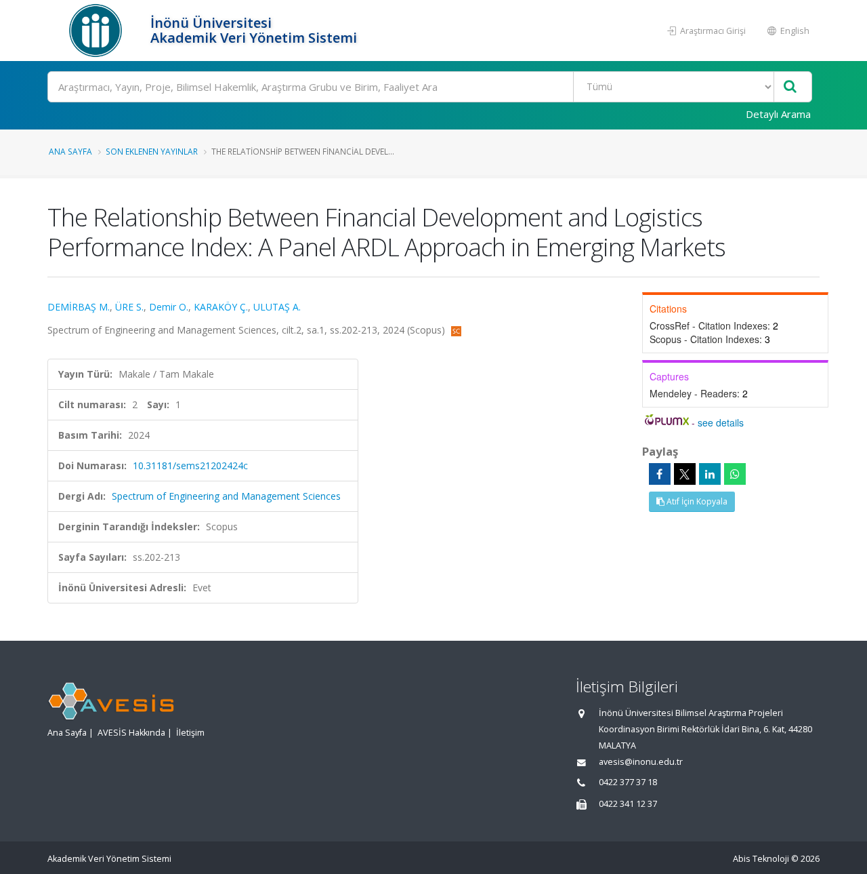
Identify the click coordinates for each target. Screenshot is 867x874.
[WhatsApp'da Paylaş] (735, 474)
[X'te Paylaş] (685, 474)
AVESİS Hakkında (131, 732)
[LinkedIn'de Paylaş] (710, 474)
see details (721, 422)
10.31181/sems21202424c (190, 465)
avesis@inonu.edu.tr (641, 762)
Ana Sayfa (70, 151)
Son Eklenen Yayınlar (152, 151)
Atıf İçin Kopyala (695, 501)
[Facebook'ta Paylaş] (660, 474)
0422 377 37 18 (628, 782)
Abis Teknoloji (761, 859)
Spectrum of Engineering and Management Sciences (226, 496)
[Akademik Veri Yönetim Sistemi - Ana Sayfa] (97, 30)
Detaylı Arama (778, 114)
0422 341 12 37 (628, 804)
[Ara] (790, 87)
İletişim (190, 732)
